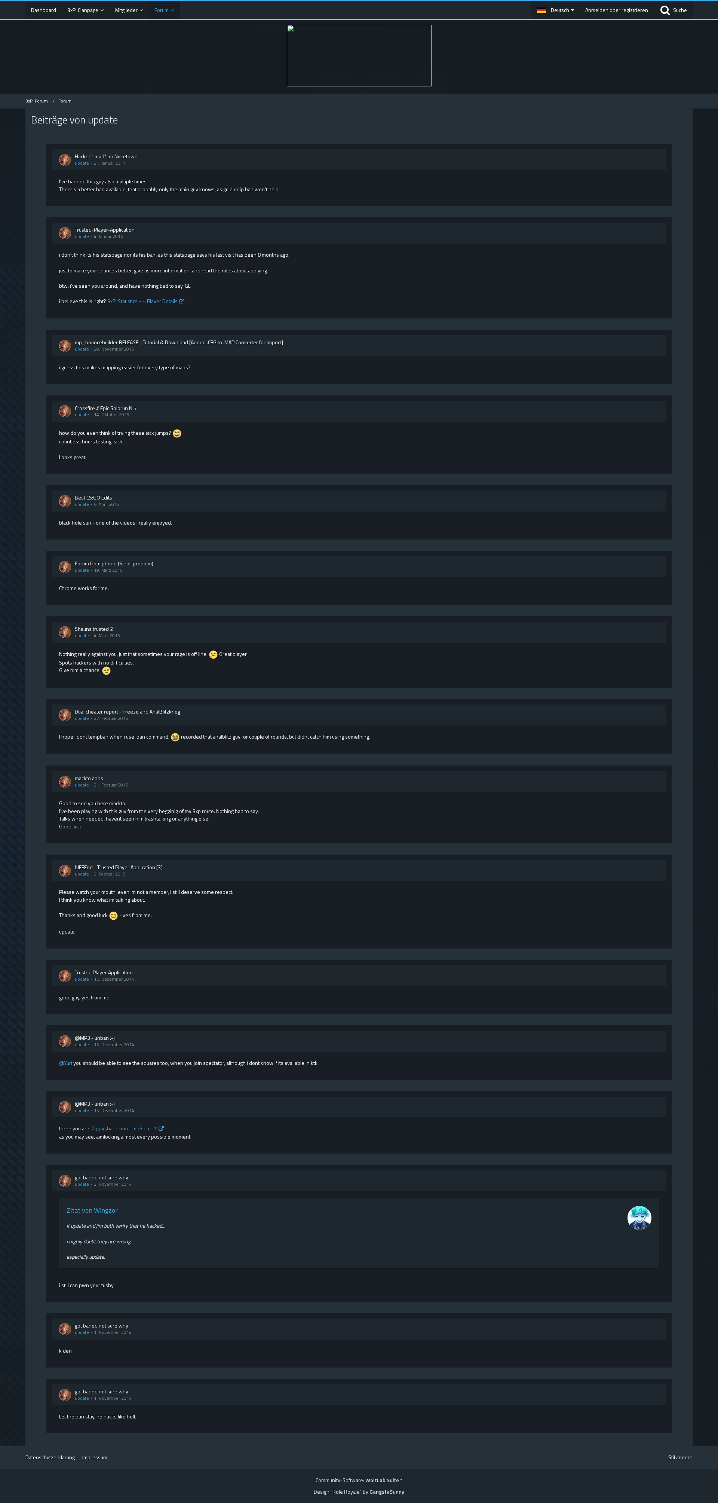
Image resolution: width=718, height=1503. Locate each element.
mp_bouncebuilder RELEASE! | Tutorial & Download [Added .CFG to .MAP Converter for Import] (179, 342)
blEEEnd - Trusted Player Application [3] (119, 867)
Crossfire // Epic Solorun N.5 (105, 408)
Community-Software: (359, 1480)
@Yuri (65, 1063)
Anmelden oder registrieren (616, 10)
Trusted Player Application (104, 972)
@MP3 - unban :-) (95, 1038)
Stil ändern (680, 1457)
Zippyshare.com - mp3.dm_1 (124, 1128)
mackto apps (89, 778)
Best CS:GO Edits (93, 497)
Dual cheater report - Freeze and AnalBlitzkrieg (127, 711)
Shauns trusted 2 (94, 629)
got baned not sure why (101, 1177)
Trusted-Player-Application (105, 229)
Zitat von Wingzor (92, 1210)
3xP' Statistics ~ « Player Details (142, 301)
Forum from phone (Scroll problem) (114, 563)
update (82, 163)
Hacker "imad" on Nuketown (106, 156)
